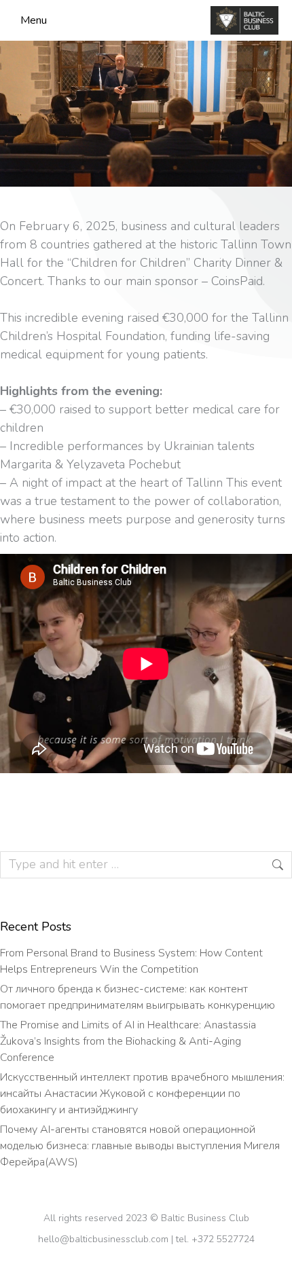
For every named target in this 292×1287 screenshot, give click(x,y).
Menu (33, 20)
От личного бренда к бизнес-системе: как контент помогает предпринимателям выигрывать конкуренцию (139, 997)
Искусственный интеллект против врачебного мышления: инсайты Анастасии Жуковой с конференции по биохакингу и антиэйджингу (142, 1093)
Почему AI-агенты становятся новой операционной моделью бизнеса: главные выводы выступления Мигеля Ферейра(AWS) (140, 1146)
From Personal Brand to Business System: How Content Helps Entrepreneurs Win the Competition (131, 961)
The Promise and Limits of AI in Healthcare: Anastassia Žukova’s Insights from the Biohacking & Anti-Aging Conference (128, 1041)
